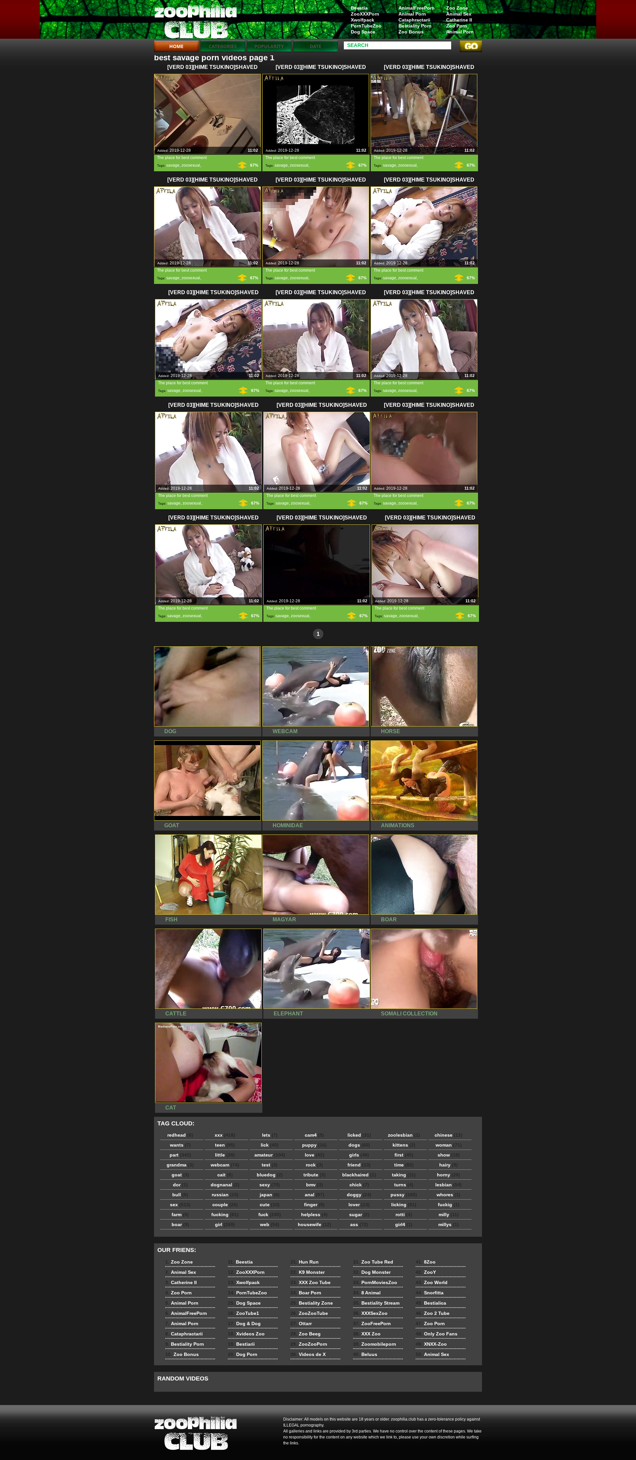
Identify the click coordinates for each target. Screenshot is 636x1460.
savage (173, 165)
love (314, 1155)
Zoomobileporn (374, 1344)
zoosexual (191, 165)
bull (180, 1194)
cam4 (314, 1135)
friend (359, 1164)
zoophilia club (196, 20)
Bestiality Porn (415, 25)
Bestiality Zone (312, 1303)
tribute (314, 1174)
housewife (314, 1224)
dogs (359, 1145)
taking (404, 1174)
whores (448, 1194)
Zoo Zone (457, 8)
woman (449, 1145)
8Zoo (426, 1262)
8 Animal (367, 1292)
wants (180, 1145)
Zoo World (432, 1282)
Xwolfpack (362, 20)
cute (270, 1204)
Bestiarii (241, 1344)
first (404, 1155)
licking (403, 1204)
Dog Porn (242, 1354)
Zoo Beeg (306, 1333)
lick (270, 1145)
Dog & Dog (244, 1323)
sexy (269, 1184)
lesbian (448, 1184)
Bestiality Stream (376, 1303)
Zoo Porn (456, 25)
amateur (269, 1155)
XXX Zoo (367, 1333)
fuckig (448, 1204)
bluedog (270, 1174)
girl (225, 1224)
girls (359, 1155)
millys (448, 1224)
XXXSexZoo (370, 1313)
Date (315, 46)
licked (359, 1135)
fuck (269, 1214)
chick (359, 1184)
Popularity (269, 46)
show (449, 1155)
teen (225, 1145)
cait (225, 1174)
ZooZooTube (309, 1313)
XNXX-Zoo (431, 1344)
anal (314, 1194)
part (180, 1155)
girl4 (403, 1224)
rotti (404, 1214)
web (269, 1224)
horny (448, 1174)
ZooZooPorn (309, 1344)
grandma (180, 1164)
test (270, 1164)
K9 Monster (308, 1272)
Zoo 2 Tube (433, 1313)
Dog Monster (372, 1272)
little (225, 1155)
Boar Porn (306, 1292)
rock (314, 1164)
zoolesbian (404, 1135)
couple (225, 1204)
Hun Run (305, 1262)
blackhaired (359, 1174)
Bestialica (431, 1303)
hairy (448, 1164)
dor (180, 1184)
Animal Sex (458, 14)
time (404, 1164)
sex (180, 1204)
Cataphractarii (414, 20)
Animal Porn (460, 31)
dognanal (225, 1184)
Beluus (365, 1354)
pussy (404, 1194)
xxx (225, 1135)
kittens (404, 1145)
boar (180, 1224)
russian (225, 1194)
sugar (359, 1214)
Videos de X (308, 1354)
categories (223, 46)
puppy (314, 1145)
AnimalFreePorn (416, 8)
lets (270, 1135)
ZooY (426, 1272)
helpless (314, 1214)
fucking (224, 1214)
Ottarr (301, 1323)
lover (359, 1204)
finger (314, 1204)
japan (270, 1194)
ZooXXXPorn (365, 14)
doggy (359, 1194)
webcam (225, 1164)
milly (449, 1214)
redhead (180, 1135)
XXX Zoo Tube (311, 1282)
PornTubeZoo (366, 25)
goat (180, 1174)
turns (403, 1184)
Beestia (359, 8)
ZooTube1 (243, 1313)
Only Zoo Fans (436, 1333)
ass (359, 1224)
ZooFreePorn (372, 1323)
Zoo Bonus (411, 31)
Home (176, 46)
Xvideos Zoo (246, 1333)
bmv (314, 1184)
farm (180, 1214)
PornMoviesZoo (375, 1282)
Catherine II (459, 20)
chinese (448, 1135)
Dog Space (363, 31)
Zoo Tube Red (373, 1262)
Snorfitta (430, 1292)
